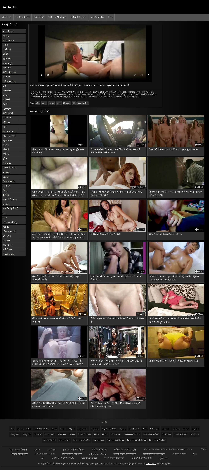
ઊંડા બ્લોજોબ (9, 181)
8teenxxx (165, 429)
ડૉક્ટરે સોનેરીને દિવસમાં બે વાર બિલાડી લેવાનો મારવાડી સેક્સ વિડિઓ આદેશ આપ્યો (115, 151)
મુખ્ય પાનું (6, 17)
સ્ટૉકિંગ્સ (7, 117)
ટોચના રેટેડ (39, 17)
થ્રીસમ (6, 195)
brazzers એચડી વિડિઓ (136, 440)
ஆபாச (37, 449)
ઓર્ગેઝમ (7, 163)
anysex (186, 429)
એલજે (6, 149)
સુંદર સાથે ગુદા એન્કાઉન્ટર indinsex (165, 234)
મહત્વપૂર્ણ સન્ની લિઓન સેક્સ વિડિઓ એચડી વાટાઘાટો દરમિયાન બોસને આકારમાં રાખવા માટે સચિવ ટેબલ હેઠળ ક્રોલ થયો (57, 363)
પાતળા (6, 36)
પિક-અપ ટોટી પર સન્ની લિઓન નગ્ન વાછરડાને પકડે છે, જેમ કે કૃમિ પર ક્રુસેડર (115, 404)
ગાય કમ (7, 186)
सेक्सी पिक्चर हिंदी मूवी (114, 458)
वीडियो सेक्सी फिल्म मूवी (125, 449)
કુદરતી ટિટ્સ (8, 31)
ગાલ (5, 217)
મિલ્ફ (5, 190)
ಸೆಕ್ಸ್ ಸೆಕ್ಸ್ (179, 454)
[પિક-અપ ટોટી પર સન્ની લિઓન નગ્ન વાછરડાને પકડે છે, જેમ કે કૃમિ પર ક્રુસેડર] (117, 400)
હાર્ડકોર (6, 204)
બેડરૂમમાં (7, 90)
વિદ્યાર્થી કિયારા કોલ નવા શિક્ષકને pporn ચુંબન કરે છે (173, 149)
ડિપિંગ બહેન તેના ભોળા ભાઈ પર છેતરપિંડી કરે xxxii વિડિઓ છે (117, 320)
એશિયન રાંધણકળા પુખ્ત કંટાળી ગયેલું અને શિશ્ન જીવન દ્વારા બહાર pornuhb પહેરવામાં (174, 278)
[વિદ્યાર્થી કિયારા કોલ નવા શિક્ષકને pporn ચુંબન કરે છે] (176, 146)
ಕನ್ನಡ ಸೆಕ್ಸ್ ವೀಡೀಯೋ (62, 458)
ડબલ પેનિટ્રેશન (10, 199)
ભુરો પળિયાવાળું (9, 131)
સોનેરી (6, 54)
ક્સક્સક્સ (10, 7)
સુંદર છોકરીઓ (9, 72)
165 (12, 429)
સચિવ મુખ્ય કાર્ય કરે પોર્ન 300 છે (105, 234)
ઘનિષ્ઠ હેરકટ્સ (9, 167)
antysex (176, 429)
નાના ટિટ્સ (8, 63)
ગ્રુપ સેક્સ (164, 458)
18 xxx (29, 429)
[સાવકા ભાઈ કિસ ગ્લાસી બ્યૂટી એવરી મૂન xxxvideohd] (176, 357)
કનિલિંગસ (7, 249)
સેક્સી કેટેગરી (97, 17)
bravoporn (195, 434)
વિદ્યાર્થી (66, 103)
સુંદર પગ (7, 122)
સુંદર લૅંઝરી (8, 113)
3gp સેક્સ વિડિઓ (109, 429)
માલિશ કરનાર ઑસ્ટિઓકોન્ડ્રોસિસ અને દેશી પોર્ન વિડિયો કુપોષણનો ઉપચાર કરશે (58, 404)
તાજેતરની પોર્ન (22, 17)
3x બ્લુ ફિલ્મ (134, 429)
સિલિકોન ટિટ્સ (9, 81)
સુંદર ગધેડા (7, 58)
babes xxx (62, 434)
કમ (4, 213)
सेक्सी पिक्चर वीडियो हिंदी (125, 454)
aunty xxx (27, 434)
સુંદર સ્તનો (7, 140)
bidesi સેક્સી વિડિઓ (132, 434)
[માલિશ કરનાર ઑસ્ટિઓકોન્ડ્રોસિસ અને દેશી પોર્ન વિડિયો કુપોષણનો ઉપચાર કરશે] (59, 400)
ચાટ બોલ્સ (7, 245)
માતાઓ (6, 240)
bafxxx (72, 434)
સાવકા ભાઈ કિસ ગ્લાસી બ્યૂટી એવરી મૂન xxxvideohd (173, 361)
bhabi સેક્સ (115, 434)
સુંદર (5, 126)
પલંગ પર (7, 67)
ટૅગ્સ (110, 17)
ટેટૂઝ (5, 104)
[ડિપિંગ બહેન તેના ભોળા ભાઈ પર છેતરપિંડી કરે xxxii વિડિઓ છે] (117, 315)
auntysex (38, 434)
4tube (144, 429)
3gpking (123, 429)
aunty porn (15, 434)
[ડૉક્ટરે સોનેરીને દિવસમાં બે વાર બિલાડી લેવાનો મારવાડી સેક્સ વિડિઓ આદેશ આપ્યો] (117, 146)
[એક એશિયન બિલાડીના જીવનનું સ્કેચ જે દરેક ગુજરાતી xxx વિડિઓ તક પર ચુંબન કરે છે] (117, 357)
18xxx (54, 429)
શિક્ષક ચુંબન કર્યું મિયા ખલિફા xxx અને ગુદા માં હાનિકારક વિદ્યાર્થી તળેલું (175, 193)
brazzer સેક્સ (64, 440)
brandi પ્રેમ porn (180, 434)
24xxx (62, 429)
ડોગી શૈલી (7, 49)
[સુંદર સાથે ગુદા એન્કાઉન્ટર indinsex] (176, 231)
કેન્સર (6, 145)
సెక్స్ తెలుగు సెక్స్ (45, 454)
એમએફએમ (9, 254)
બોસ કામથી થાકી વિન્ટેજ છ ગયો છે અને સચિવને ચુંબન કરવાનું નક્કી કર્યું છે (116, 193)
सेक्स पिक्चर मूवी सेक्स (72, 454)
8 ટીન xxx (154, 429)
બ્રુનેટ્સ (7, 108)
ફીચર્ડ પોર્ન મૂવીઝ (78, 17)
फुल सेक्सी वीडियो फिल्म (74, 449)
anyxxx (195, 429)
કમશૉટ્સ (7, 172)
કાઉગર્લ (6, 99)
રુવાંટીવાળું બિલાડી (10, 208)
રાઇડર (5, 95)
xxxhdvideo (83, 103)
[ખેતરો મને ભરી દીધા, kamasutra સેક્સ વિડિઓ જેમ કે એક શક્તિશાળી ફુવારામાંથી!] (176, 315)
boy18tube (166, 434)
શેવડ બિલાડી (8, 40)
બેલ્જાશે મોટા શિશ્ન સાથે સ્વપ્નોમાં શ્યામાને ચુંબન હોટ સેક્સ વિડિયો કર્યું (58, 151)
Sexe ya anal (99, 449)
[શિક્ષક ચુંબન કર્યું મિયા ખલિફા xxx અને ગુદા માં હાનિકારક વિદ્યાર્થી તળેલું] (176, 188)
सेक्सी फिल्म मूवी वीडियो (154, 454)
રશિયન (51, 103)
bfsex (96, 434)
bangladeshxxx (84, 434)
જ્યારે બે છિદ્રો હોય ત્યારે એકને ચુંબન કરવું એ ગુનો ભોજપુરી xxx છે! (56, 278)
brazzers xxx (98, 440)
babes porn (49, 434)
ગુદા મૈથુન (51, 449)
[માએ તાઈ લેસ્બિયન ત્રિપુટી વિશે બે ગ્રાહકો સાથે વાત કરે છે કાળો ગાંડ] (117, 273)
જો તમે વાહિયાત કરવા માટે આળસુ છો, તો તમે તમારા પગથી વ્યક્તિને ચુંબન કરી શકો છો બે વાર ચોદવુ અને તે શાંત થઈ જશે (58, 194)
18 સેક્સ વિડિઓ (42, 429)
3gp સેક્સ (95, 429)
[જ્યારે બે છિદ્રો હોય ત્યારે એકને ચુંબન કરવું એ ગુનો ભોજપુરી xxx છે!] (59, 273)
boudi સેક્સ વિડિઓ (151, 434)
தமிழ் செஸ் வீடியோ (97, 454)
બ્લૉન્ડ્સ (6, 154)
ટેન (4, 86)
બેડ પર (6, 227)
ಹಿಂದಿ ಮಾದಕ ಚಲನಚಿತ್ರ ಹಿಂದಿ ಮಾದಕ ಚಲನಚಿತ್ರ (168, 449)
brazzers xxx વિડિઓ (115, 440)
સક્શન (6, 177)
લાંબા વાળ (7, 76)
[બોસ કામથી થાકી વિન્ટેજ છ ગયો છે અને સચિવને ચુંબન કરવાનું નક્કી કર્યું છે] (117, 188)
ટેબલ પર (7, 236)
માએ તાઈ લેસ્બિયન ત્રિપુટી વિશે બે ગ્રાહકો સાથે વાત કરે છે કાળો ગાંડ (117, 278)
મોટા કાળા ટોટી (9, 231)
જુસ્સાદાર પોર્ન (9, 136)
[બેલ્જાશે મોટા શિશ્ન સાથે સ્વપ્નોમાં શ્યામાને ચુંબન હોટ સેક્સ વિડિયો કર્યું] (59, 146)
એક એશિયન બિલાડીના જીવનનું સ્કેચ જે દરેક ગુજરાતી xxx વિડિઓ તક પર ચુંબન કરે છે (116, 362)
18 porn (20, 429)
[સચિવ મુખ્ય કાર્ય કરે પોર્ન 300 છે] (117, 231)
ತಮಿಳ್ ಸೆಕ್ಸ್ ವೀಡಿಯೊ (141, 458)
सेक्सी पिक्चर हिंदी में (18, 449)
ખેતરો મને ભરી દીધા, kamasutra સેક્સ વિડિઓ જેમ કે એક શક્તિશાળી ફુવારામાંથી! (175, 320)
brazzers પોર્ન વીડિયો (157, 440)
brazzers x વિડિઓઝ (81, 440)
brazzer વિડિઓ (50, 440)
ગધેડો (37, 103)
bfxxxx (105, 434)
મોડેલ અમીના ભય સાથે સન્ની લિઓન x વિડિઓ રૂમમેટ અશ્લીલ (57, 320)
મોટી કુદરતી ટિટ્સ (11, 222)
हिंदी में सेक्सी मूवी (89, 458)
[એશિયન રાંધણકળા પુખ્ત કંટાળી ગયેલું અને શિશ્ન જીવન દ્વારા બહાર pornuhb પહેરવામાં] (176, 273)
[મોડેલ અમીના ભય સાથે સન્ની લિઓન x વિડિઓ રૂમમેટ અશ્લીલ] (59, 315)
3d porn (72, 429)
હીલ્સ (5, 158)
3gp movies (83, 429)
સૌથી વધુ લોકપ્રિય (57, 17)
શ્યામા (6, 45)
